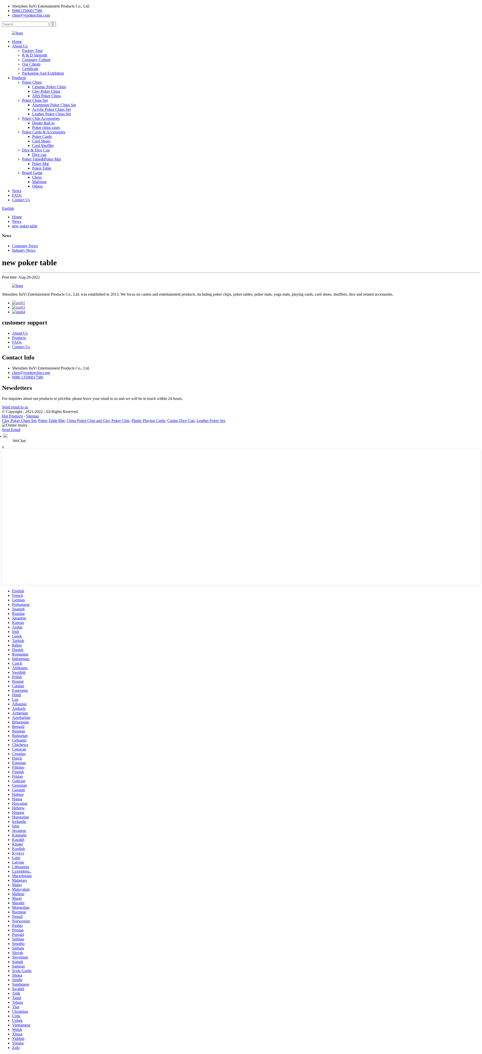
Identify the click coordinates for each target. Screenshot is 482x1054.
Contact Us (21, 200)
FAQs (17, 195)
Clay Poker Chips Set (19, 420)
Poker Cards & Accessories (43, 132)
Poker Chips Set (35, 100)
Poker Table (41, 168)
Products (19, 78)
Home (17, 41)
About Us (20, 46)
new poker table (24, 226)
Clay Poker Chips (46, 91)
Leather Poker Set (211, 420)
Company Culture (36, 60)
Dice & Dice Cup (36, 150)
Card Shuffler (43, 145)
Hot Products (12, 416)
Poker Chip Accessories (41, 118)
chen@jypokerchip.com (31, 15)
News (16, 191)
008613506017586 (27, 11)
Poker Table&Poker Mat (41, 159)
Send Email (11, 430)
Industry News (23, 250)
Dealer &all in (43, 123)
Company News (25, 246)
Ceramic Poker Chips (49, 87)
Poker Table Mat (51, 420)
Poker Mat (40, 164)
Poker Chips (32, 82)
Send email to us (15, 407)
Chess (37, 177)
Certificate (30, 69)
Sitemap (32, 416)
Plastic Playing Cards (148, 420)
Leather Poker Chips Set (51, 114)
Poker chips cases (46, 127)
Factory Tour (32, 50)
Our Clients (31, 64)
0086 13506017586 (27, 377)
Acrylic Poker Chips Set (51, 109)
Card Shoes (41, 141)
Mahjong (39, 182)
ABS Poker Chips (46, 96)
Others (37, 186)
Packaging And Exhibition (43, 73)
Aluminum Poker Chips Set (54, 105)
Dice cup (39, 154)
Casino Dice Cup (181, 420)
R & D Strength (34, 55)
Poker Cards (42, 136)
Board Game (32, 173)
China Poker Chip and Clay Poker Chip (98, 420)
